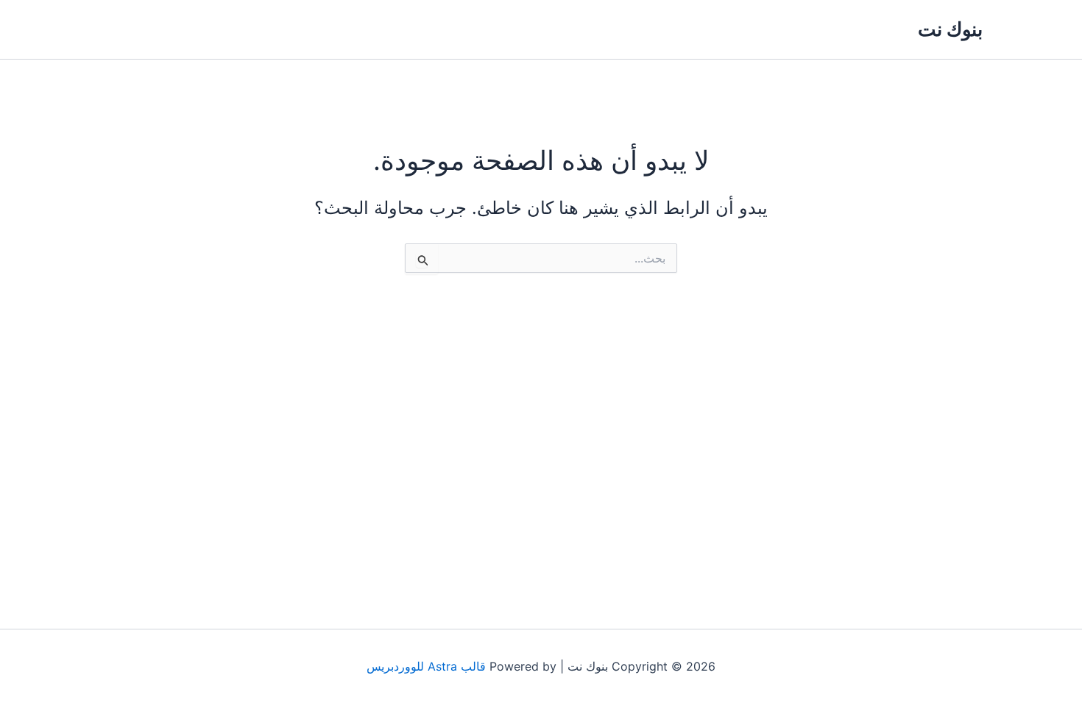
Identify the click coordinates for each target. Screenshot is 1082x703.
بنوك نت (950, 29)
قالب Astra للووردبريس (426, 666)
